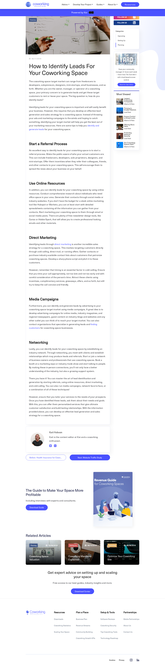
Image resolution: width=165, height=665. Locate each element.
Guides (100, 4)
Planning (33, 20)
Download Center (82, 591)
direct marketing (62, 244)
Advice (65, 4)
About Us (112, 4)
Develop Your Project (82, 4)
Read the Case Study (126, 84)
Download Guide (36, 507)
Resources (130, 4)
